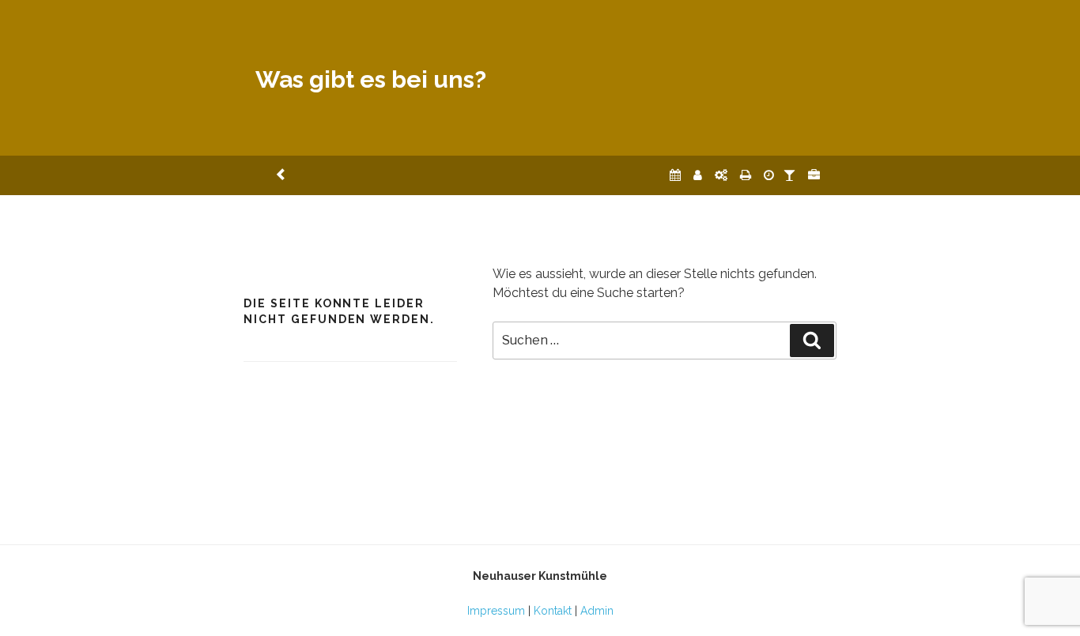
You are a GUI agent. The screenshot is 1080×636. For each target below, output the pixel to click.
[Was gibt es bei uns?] (814, 175)
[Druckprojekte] (745, 175)
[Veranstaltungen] (675, 175)
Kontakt (553, 610)
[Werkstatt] (721, 175)
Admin (597, 610)
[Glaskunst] (789, 175)
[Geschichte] (769, 175)
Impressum (496, 610)
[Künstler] (698, 175)
